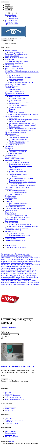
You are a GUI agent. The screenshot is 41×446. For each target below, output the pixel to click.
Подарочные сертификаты (14, 420)
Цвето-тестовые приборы (13, 230)
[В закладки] (9, 379)
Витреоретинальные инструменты (20, 102)
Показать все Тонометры (13, 206)
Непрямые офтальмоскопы (18, 139)
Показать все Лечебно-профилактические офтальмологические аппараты (19, 83)
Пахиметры (9, 146)
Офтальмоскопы (10, 134)
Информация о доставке (13, 395)
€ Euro (7, 5)
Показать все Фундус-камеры (15, 219)
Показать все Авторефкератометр (16, 54)
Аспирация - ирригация (17, 98)
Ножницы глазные (15, 107)
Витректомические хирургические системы (24, 119)
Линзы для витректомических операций (22, 128)
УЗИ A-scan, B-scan (11, 210)
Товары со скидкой (11, 423)
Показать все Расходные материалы (17, 187)
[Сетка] (3, 331)
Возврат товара (10, 409)
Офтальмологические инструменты (17, 95)
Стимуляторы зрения (16, 79)
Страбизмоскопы (10, 196)
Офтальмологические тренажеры (20, 77)
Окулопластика (10, 88)
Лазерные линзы (14, 127)
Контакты (8, 392)
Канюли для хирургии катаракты (20, 224)
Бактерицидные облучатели (18, 61)
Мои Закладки (10, 435)
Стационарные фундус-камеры (19, 217)
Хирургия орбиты (15, 89)
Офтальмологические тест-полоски (21, 178)
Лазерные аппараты (15, 75)
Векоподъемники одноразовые (19, 162)
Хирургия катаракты (12, 222)
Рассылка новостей (11, 436)
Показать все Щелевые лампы (15, 237)
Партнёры (8, 422)
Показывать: (5, 336)
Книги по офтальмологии (13, 66)
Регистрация (13, 16)
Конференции (9, 394)
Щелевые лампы (10, 231)
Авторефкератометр (11, 50)
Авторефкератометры (16, 52)
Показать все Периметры (13, 153)
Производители (10, 418)
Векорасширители (15, 100)
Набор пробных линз (12, 86)
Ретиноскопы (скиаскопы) (17, 190)
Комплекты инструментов (18, 105)
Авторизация (13, 18)
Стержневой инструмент (17, 112)
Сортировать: (5, 332)
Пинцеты (12, 109)
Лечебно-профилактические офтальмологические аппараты (18, 260)
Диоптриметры (10, 64)
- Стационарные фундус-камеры (16, 279)
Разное (11, 111)
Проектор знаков (10, 157)
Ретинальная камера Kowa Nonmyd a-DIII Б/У (17, 366)
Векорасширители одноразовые (19, 164)
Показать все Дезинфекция (14, 63)
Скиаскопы (8, 189)
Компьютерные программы (14, 68)
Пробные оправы (11, 155)
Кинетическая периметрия (18, 150)
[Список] (1, 331)
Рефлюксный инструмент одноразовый (22, 182)
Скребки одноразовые (16, 183)
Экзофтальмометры (11, 238)
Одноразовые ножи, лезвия (18, 175)
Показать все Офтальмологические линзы (19, 130)
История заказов (10, 433)
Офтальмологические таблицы (15, 132)
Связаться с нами (10, 407)
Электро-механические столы (15, 240)
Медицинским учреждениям (14, 399)
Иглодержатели (14, 104)
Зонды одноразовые (15, 169)
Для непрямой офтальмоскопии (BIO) (21, 123)
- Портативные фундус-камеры (17, 279)
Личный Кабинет (11, 431)
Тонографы (8, 199)
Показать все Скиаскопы (13, 194)
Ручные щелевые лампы (17, 233)
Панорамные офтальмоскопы (19, 141)
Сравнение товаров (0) (8, 327)
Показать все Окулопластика (14, 91)
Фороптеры (9, 212)
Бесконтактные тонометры (18, 203)
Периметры (9, 148)
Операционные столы (17, 264)
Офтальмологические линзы (14, 116)
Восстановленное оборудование (16, 57)
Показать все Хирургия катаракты (16, 228)
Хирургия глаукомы (11, 221)
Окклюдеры (13, 176)
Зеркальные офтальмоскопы (18, 137)
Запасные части (14, 135)
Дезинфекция (9, 59)
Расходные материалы (12, 160)
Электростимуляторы (16, 80)
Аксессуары (13, 118)
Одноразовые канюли (16, 173)
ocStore (11, 442)
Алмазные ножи (14, 96)
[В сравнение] (11, 379)
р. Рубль (8, 9)
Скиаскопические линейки (18, 192)
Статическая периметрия (17, 151)
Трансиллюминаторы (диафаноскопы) (18, 208)
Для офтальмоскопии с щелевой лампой (22, 125)
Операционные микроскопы (14, 93)
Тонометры (8, 201)
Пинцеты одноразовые (16, 180)
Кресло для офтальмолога (13, 70)
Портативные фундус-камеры (19, 215)
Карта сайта (9, 410)
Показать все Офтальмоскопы (15, 144)
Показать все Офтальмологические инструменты (21, 114)
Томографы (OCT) (11, 198)
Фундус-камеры (10, 214)
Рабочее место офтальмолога (14, 159)
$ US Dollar (9, 7)
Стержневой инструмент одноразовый (22, 185)
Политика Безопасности (13, 397)
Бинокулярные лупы (12, 56)
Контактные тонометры (17, 205)
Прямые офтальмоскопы (17, 143)
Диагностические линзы (17, 121)
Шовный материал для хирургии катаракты (24, 226)
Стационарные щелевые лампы (19, 235)
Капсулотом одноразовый (17, 171)
